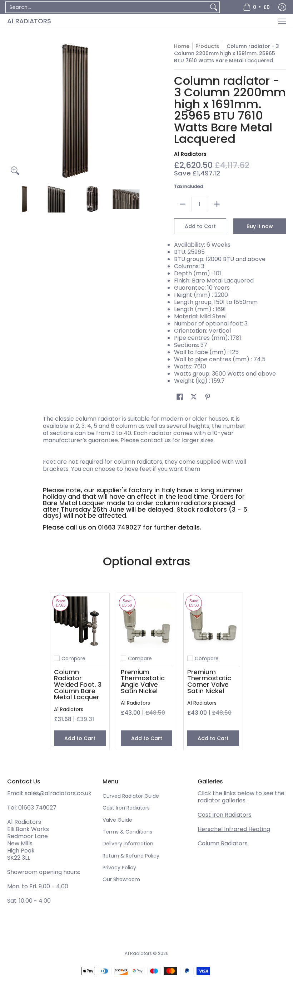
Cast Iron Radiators (126, 807)
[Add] (216, 204)
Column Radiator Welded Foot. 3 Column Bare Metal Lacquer (77, 684)
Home (181, 46)
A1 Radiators (29, 20)
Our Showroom (121, 879)
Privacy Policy (119, 867)
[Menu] (281, 21)
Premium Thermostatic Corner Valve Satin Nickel (209, 681)
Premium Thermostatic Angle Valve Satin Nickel (143, 681)
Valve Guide (117, 820)
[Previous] (12, 111)
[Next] (138, 111)
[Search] (213, 7)
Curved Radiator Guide (131, 796)
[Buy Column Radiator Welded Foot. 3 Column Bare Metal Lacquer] (80, 622)
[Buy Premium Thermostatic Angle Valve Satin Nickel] (147, 622)
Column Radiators (223, 843)
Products (207, 46)
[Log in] (282, 7)
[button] (180, 397)
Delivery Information (128, 843)
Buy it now (260, 226)
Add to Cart (200, 226)
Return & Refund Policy (131, 855)
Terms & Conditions (127, 831)
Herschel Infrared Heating (234, 829)
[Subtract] (182, 204)
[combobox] (107, 7)
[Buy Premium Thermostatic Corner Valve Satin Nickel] (213, 622)
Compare (73, 658)
